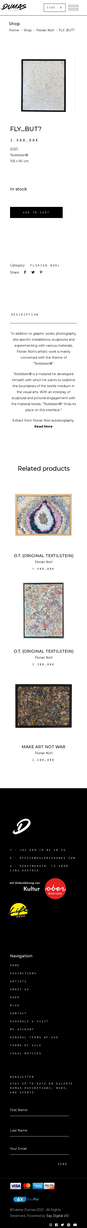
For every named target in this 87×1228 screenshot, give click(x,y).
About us (19, 989)
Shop (28, 30)
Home (14, 30)
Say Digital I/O (57, 1216)
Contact (18, 1013)
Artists (18, 981)
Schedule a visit (29, 1021)
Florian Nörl (45, 30)
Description (25, 314)
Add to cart (36, 212)
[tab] (43, 316)
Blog (15, 1005)
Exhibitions (23, 973)
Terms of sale (26, 1045)
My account (22, 1029)
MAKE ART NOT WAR (43, 746)
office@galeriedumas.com (48, 857)
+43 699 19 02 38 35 (43, 849)
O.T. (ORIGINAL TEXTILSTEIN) (43, 555)
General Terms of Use (34, 1037)
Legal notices (26, 1053)
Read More (43, 426)
